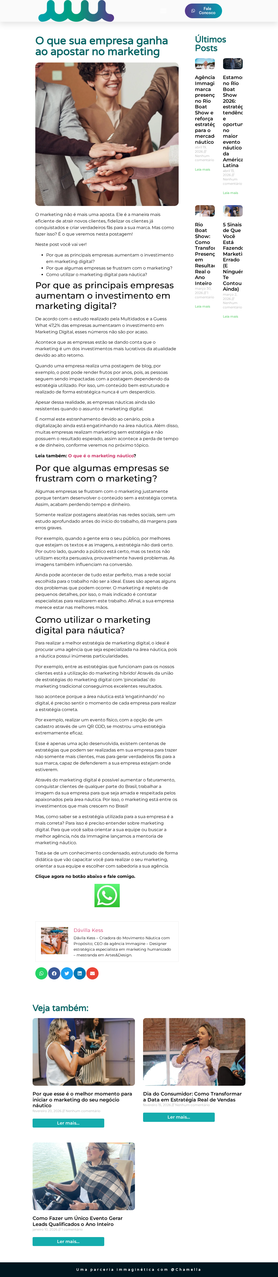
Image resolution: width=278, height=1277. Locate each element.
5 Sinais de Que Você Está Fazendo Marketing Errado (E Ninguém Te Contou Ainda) (236, 257)
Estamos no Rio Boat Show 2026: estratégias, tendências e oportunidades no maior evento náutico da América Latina (241, 121)
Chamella (189, 1269)
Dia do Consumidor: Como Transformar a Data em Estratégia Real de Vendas (192, 1097)
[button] (163, 11)
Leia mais (202, 169)
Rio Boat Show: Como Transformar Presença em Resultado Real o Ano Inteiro (210, 254)
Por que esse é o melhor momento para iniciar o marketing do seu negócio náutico (82, 1100)
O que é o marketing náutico (101, 455)
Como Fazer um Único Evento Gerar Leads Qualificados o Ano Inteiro (78, 1221)
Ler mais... (68, 1123)
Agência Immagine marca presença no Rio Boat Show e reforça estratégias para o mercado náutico (209, 109)
